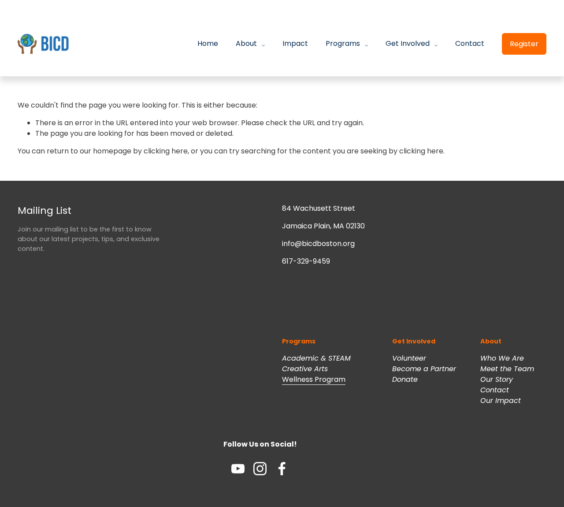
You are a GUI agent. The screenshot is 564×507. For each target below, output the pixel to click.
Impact (295, 43)
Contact (469, 43)
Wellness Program (313, 379)
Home (207, 43)
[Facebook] (282, 469)
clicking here (166, 151)
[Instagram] (260, 469)
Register (524, 44)
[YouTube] (238, 469)
